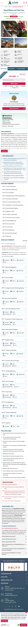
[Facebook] (9, 606)
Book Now (23, 625)
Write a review (10, 126)
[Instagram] (15, 606)
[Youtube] (19, 606)
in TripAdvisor (17, 16)
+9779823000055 (24, 3)
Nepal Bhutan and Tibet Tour (18, 6)
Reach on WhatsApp (14, 108)
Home (6, 6)
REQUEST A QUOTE (14, 83)
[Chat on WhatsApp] (18, 625)
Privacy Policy (22, 618)
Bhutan (10, 6)
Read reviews (4, 126)
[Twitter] (12, 606)
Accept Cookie (4, 620)
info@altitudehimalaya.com (11, 595)
